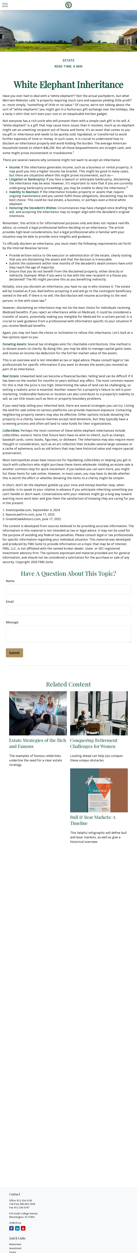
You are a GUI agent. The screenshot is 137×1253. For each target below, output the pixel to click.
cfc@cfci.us (15, 1222)
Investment (15, 1248)
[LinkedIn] (17, 1228)
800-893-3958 (27, 1204)
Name (10, 581)
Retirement (15, 1244)
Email (10, 602)
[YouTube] (23, 1228)
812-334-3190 (24, 1200)
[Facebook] (11, 1228)
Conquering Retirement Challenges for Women (93, 743)
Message (12, 622)
